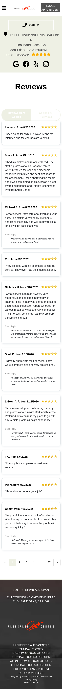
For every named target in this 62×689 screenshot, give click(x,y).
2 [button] (19, 562)
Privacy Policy (31, 679)
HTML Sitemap (31, 682)
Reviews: (18, 55)
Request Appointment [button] (50, 7)
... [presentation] (41, 562)
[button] (16, 64)
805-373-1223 (40, 590)
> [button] (57, 562)
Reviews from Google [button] (16, 114)
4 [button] (33, 562)
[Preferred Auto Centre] (24, 8)
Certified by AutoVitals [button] (45, 114)
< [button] (5, 562)
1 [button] (12, 562)
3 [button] (26, 562)
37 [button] (49, 562)
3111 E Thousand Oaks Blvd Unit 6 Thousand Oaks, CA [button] (34, 40)
